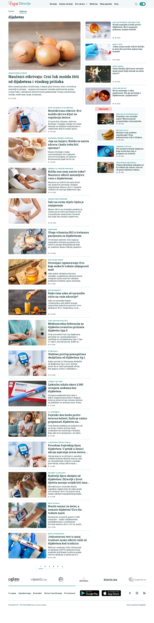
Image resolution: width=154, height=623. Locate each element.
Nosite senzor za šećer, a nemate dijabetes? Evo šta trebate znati (65, 509)
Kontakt (37, 593)
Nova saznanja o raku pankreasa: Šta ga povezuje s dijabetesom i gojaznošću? (126, 93)
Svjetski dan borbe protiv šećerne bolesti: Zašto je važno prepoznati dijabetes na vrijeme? (67, 420)
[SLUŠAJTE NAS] (61, 579)
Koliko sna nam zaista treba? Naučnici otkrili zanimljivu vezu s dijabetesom (67, 175)
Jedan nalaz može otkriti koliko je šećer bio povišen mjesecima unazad (128, 49)
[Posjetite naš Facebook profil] (130, 593)
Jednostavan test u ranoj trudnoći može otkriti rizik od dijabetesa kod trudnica (67, 540)
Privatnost (69, 593)
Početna (11, 11)
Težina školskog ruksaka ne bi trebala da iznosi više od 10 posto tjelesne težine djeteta (130, 167)
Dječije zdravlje (66, 4)
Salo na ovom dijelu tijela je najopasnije (66, 203)
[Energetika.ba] (137, 579)
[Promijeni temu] (143, 4)
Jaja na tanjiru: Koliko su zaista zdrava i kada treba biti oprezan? (68, 144)
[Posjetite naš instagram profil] (137, 593)
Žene (116, 4)
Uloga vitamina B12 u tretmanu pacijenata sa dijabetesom (68, 234)
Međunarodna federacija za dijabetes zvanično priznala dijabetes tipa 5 (66, 327)
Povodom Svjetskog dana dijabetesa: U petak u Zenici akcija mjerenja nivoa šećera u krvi (68, 450)
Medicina (94, 4)
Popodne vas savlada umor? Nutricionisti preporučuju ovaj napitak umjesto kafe (128, 118)
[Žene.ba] (84, 579)
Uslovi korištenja (53, 593)
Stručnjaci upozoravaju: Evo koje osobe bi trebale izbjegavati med (68, 266)
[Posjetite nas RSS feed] (144, 593)
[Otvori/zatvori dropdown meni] (86, 4)
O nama (12, 593)
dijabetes (23, 11)
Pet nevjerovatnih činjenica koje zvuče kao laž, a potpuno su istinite (129, 151)
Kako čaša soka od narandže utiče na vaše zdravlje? (66, 294)
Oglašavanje (24, 593)
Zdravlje (53, 4)
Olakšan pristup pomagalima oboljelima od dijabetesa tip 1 (67, 355)
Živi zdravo (80, 4)
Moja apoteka (106, 4)
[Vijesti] (39, 579)
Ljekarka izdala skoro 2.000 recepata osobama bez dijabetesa (65, 388)
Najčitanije (103, 109)
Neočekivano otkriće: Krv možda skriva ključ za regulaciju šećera (65, 114)
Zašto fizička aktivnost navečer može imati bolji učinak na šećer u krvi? (128, 71)
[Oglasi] (13, 579)
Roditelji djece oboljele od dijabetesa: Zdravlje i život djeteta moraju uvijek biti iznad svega (68, 481)
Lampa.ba (142, 605)
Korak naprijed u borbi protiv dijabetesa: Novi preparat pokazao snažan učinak (126, 27)
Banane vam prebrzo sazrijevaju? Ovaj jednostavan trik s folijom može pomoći (129, 135)
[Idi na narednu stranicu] (62, 567)
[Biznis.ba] (110, 579)
